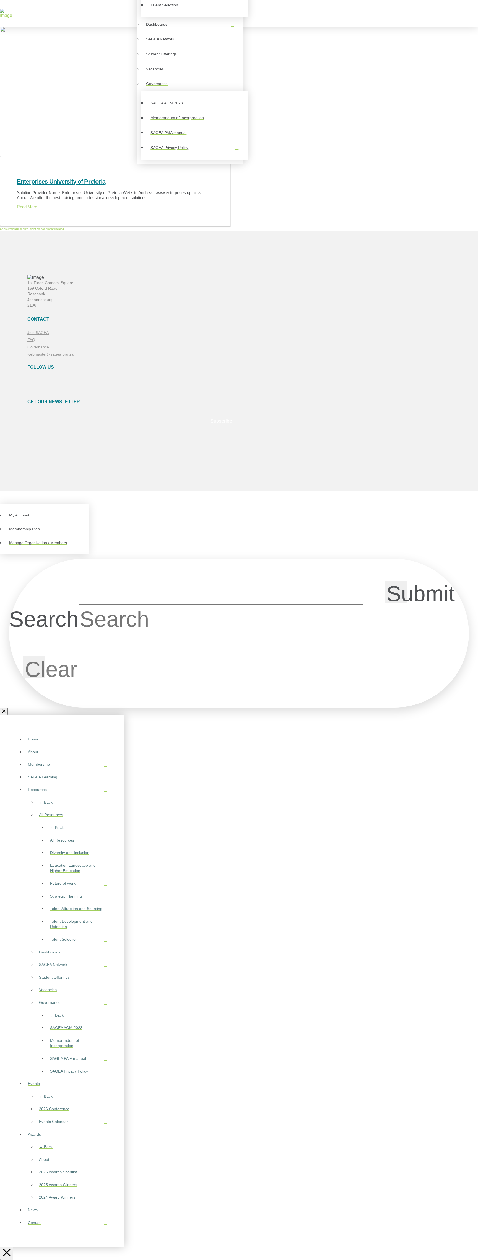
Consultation (8, 228)
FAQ (31, 340)
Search (44, 619)
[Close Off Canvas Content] (6, 1253)
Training (59, 228)
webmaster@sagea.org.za (50, 354)
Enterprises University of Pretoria (61, 181)
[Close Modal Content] (4, 711)
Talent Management (41, 228)
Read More (27, 206)
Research (22, 228)
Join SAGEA (38, 332)
